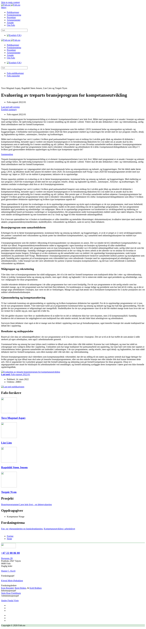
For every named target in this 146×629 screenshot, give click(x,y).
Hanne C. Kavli (8, 571)
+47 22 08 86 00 (10, 552)
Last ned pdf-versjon (10, 107)
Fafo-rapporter (13, 76)
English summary (9, 109)
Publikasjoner (13, 12)
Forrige (10, 536)
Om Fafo (11, 25)
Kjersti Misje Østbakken (12, 580)
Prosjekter (11, 17)
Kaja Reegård (7, 588)
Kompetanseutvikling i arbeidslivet (59, 528)
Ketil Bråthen (36, 588)
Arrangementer (13, 20)
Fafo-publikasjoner (15, 73)
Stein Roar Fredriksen (11, 593)
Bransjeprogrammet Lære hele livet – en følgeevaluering (26, 504)
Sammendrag (7, 154)
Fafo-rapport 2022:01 (15, 374)
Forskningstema (14, 15)
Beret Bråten (20, 588)
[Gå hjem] (10, 5)
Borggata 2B (7, 558)
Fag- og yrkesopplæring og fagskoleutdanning (22, 528)
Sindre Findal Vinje (10, 600)
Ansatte (10, 22)
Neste (9, 538)
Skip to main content (10, 2)
